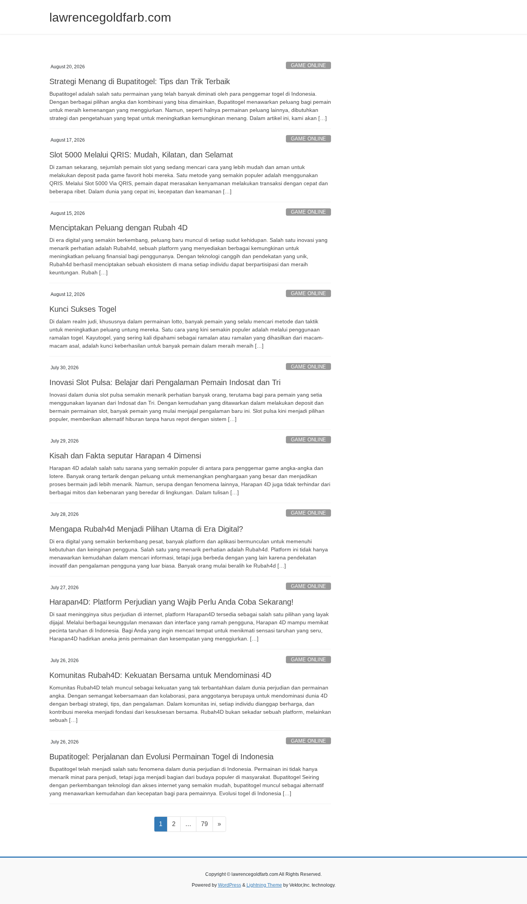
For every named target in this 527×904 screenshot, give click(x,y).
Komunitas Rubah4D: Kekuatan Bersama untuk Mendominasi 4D (160, 675)
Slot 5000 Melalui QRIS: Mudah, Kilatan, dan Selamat (141, 154)
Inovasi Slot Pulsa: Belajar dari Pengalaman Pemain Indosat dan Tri (164, 382)
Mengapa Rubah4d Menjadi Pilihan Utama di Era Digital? (146, 529)
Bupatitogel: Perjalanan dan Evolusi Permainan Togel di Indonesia (161, 756)
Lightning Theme (264, 885)
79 (207, 823)
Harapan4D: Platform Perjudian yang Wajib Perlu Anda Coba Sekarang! (171, 602)
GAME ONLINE (308, 65)
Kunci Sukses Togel (82, 309)
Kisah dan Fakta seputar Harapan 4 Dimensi (125, 455)
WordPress (229, 885)
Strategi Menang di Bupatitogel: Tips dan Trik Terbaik (139, 81)
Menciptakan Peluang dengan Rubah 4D (118, 227)
